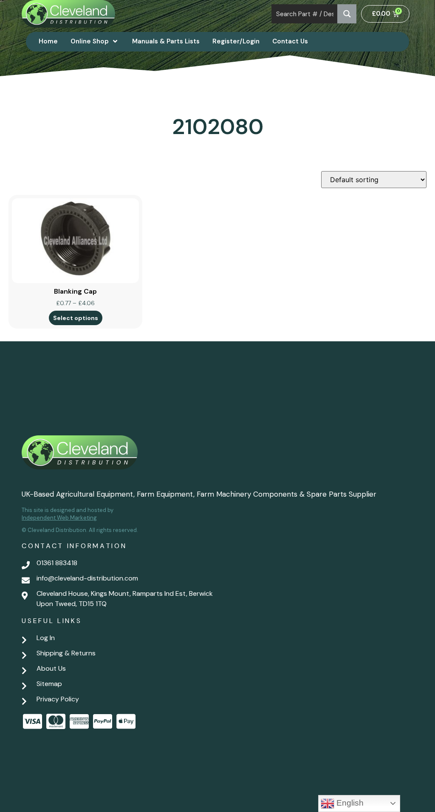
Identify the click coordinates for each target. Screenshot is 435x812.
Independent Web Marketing (59, 517)
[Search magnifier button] (346, 13)
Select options (75, 318)
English (349, 802)
